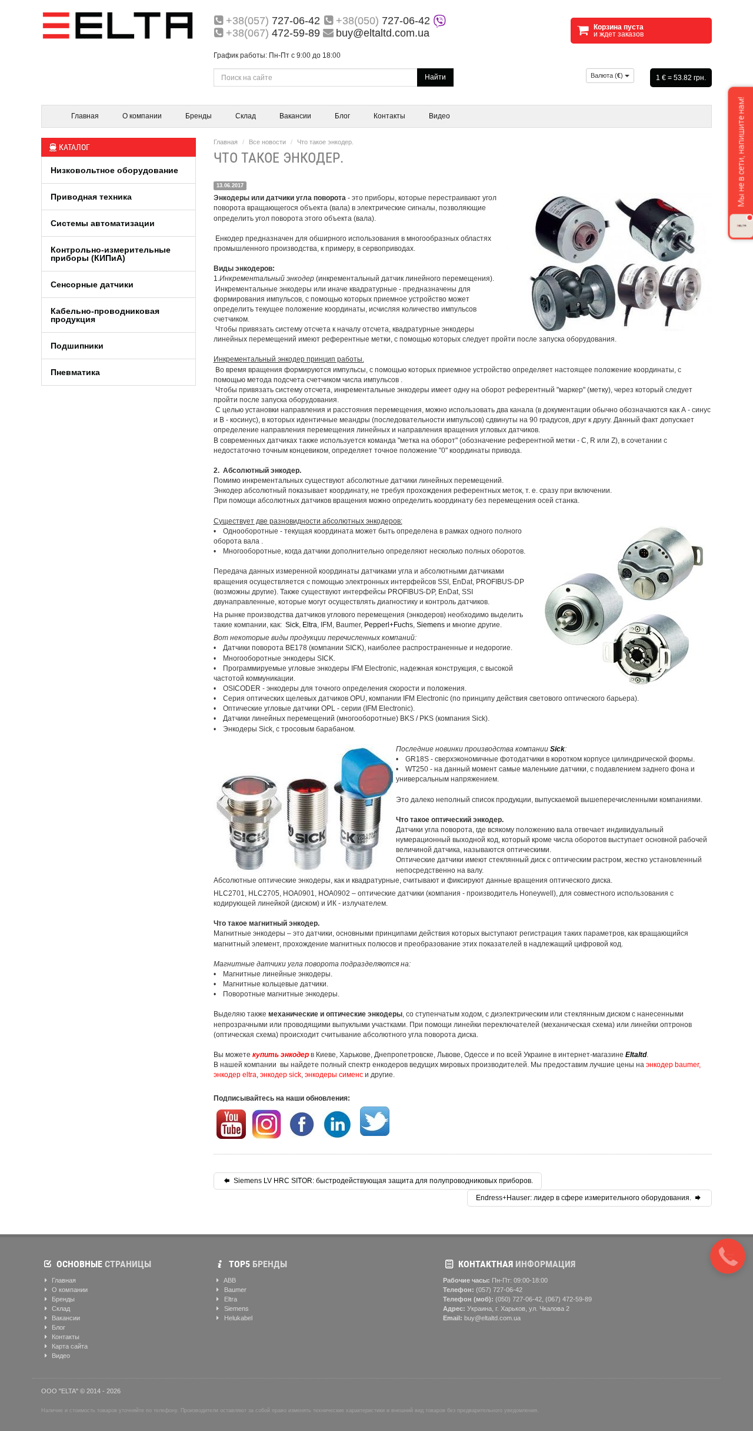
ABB (229, 1280)
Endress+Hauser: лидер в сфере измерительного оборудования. (584, 1198)
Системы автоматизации (103, 223)
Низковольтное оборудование (114, 170)
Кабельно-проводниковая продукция (105, 315)
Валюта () (608, 75)
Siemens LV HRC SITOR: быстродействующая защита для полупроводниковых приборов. (382, 1181)
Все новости (267, 141)
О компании (142, 116)
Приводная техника (91, 196)
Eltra (309, 625)
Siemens (431, 625)
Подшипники (77, 345)
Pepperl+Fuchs (388, 625)
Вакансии (295, 116)
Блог (342, 116)
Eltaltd (636, 1055)
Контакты (389, 116)
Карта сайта (69, 1346)
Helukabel (237, 1317)
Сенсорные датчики (92, 284)
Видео (439, 116)
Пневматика (75, 372)
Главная (85, 116)
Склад (245, 116)
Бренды (198, 116)
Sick (292, 625)
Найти (435, 77)
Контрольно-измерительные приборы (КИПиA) (111, 254)
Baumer (234, 1289)
